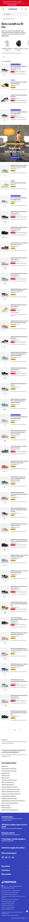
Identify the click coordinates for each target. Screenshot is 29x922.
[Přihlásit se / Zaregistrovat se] (22, 9)
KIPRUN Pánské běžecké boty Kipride (19, 384)
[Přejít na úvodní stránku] (12, 9)
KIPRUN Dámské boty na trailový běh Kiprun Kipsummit (19, 680)
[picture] (5, 69)
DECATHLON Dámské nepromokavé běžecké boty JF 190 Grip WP (19, 619)
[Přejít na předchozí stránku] (9, 730)
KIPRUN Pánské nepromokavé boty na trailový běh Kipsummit (19, 540)
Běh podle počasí (6, 807)
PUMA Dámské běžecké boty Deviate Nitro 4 (18, 305)
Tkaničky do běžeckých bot (9, 780)
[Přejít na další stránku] (19, 730)
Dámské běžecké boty (8, 784)
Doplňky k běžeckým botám (9, 798)
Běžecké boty (5, 778)
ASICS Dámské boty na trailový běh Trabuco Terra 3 (19, 243)
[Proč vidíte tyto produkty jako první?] (2, 61)
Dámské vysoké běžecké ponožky (11, 794)
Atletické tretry (6, 775)
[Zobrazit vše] (2, 19)
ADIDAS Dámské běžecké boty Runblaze (19, 337)
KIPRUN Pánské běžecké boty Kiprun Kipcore (19, 212)
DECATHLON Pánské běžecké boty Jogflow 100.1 (19, 67)
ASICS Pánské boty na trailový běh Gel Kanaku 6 (19, 447)
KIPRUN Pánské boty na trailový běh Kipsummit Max (19, 571)
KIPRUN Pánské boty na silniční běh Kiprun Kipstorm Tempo (19, 166)
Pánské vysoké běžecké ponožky (11, 789)
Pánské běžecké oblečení (9, 796)
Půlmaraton (5, 766)
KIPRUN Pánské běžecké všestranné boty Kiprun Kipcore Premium (19, 494)
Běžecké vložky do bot (8, 782)
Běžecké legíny (6, 805)
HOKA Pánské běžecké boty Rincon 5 (18, 183)
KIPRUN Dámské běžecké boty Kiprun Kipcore (19, 274)
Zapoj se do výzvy (14, 157)
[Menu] (3, 9)
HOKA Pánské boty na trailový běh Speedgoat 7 (19, 82)
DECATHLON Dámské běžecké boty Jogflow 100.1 (19, 112)
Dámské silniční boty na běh (9, 787)
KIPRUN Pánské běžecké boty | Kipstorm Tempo (19, 524)
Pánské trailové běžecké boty (10, 803)
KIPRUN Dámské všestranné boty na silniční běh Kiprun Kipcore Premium (18, 401)
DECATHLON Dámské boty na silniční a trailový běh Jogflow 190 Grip (19, 510)
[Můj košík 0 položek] (25, 9)
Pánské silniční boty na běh (9, 771)
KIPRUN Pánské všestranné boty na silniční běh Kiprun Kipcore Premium (18, 478)
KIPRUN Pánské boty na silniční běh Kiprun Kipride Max (19, 289)
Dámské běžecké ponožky (9, 768)
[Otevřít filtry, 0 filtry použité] (4, 57)
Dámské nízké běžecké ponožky (11, 791)
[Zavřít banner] (26, 3)
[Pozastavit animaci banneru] (24, 3)
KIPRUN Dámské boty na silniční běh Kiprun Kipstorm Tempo (19, 321)
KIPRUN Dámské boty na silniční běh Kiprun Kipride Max (19, 462)
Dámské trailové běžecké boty (10, 810)
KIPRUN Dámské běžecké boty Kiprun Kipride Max (19, 228)
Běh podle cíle (5, 773)
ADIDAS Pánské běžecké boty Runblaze (19, 95)
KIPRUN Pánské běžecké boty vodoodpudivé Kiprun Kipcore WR (19, 712)
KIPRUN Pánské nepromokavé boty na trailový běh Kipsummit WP (19, 603)
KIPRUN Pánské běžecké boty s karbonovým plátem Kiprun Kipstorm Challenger (19, 354)
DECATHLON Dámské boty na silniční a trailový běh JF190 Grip (19, 649)
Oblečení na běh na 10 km (7, 49)
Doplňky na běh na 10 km (19, 49)
